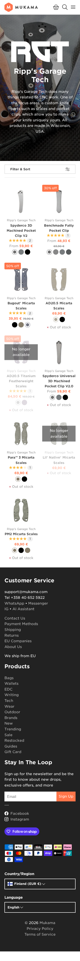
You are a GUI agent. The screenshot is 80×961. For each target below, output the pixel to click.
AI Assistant (23, 609)
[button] (56, 7)
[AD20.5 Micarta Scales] (59, 279)
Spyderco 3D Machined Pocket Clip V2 (21, 230)
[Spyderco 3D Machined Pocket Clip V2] (21, 201)
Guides (10, 746)
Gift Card (12, 752)
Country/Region (19, 874)
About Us (13, 647)
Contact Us (14, 618)
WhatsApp (14, 603)
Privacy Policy (40, 928)
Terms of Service (40, 934)
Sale (8, 735)
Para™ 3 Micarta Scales (21, 459)
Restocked (14, 740)
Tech (8, 701)
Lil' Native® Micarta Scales (59, 459)
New (8, 723)
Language (13, 897)
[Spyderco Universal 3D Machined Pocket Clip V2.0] (59, 352)
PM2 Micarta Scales (21, 534)
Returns (11, 635)
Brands (10, 718)
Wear (9, 706)
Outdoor (12, 712)
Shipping (12, 630)
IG (6, 609)
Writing (11, 695)
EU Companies (18, 641)
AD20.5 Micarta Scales (59, 305)
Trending (12, 729)
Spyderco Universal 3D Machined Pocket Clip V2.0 (59, 381)
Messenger (38, 603)
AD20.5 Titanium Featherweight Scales (21, 381)
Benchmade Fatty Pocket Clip (59, 227)
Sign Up (66, 796)
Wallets (11, 683)
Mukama (47, 923)
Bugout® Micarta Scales (21, 305)
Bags (9, 678)
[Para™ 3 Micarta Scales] (21, 433)
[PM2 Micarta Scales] (21, 510)
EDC (8, 689)
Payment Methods (21, 624)
